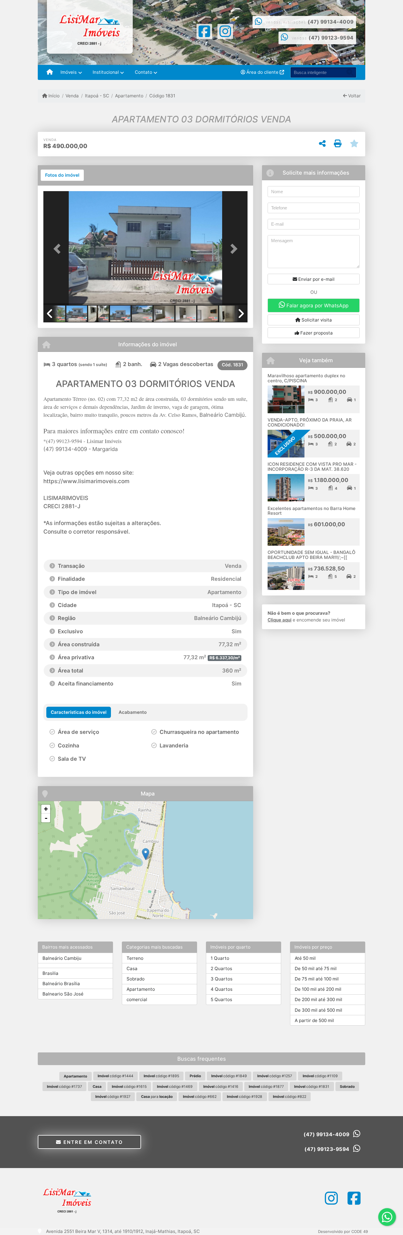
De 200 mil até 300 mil (318, 999)
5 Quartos (221, 999)
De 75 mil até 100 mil (317, 979)
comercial (137, 999)
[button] (58, 248)
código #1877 (266, 1086)
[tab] (62, 175)
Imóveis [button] (68, 72)
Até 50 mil (305, 958)
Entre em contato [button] (92, 1142)
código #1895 (161, 1076)
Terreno (135, 958)
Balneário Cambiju (61, 958)
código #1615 (129, 1086)
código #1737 (64, 1086)
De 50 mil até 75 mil (316, 968)
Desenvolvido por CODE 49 (343, 1231)
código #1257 (274, 1076)
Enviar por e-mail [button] (316, 279)
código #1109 (320, 1076)
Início (53, 96)
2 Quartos (221, 968)
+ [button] (46, 809)
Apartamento (129, 96)
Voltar (354, 96)
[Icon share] (204, 31)
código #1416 (220, 1086)
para (157, 1096)
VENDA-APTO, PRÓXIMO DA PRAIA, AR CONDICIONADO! (310, 422)
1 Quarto (220, 958)
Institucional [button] (106, 72)
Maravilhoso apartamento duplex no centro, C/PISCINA (306, 378)
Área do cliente (262, 72)
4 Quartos (221, 989)
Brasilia (50, 973)
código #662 (200, 1096)
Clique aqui (279, 620)
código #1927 (112, 1096)
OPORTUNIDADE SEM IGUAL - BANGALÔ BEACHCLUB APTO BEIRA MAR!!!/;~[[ (312, 555)
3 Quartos (221, 979)
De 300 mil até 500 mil (318, 1010)
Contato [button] (143, 72)
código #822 (289, 1096)
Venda (72, 96)
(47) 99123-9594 (331, 38)
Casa (132, 968)
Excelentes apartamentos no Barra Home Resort (312, 511)
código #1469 (175, 1086)
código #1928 (244, 1096)
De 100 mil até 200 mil (318, 989)
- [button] (46, 818)
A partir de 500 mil (314, 1020)
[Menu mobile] (50, 72)
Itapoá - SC (97, 96)
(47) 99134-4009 (331, 22)
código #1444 (115, 1076)
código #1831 (311, 1086)
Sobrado (136, 979)
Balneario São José (62, 994)
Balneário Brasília (61, 983)
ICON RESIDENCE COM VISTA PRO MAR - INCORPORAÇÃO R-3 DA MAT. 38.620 (312, 466)
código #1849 (229, 1076)
